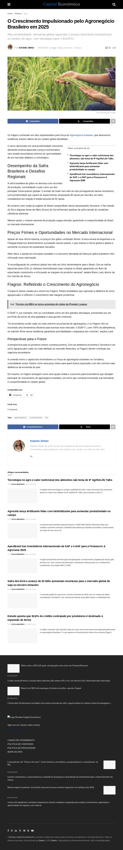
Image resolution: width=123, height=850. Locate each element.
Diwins (41, 841)
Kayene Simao (26, 48)
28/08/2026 (13, 772)
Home (10, 14)
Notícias (18, 14)
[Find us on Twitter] (20, 830)
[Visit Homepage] (61, 4)
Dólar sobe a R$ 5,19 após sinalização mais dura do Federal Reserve (54, 665)
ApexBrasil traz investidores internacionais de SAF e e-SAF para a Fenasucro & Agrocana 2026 (92, 177)
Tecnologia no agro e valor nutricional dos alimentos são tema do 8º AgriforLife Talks (60, 479)
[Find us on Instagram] (13, 730)
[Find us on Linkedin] (18, 730)
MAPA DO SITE (15, 752)
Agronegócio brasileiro (81, 135)
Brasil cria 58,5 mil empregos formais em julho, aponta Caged (51, 688)
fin (46, 418)
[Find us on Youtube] (32, 830)
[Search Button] (114, 4)
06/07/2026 (31, 624)
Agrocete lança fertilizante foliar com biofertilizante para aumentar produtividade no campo (89, 166)
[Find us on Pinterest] (24, 830)
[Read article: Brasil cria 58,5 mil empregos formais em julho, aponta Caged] (14, 691)
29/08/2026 (13, 676)
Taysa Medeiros (18, 484)
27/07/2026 (31, 554)
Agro (26, 14)
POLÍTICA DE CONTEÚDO (20, 744)
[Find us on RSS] (23, 730)
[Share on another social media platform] (113, 121)
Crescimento (36, 418)
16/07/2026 (31, 589)
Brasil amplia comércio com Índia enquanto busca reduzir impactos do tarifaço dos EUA (51, 787)
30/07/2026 (31, 519)
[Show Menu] (9, 4)
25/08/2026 (31, 484)
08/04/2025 (43, 48)
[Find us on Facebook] (8, 730)
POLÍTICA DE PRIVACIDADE (21, 748)
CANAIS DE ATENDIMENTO (21, 740)
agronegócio (21, 418)
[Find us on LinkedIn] (16, 830)
